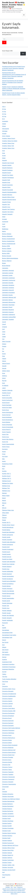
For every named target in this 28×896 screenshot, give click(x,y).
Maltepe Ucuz (6, 490)
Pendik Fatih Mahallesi (8, 561)
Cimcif (4, 324)
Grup (3, 373)
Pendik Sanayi (6, 596)
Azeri (3, 224)
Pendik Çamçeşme (7, 534)
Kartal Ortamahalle (7, 427)
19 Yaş (4, 111)
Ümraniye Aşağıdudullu (9, 696)
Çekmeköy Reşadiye (8, 309)
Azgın (3, 226)
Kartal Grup (5, 410)
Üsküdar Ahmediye (7, 794)
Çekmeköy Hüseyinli (8, 290)
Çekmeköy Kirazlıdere (8, 292)
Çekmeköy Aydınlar (7, 273)
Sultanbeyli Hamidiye (8, 664)
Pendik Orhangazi (7, 588)
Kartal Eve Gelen (7, 407)
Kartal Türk (5, 434)
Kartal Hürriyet (6, 415)
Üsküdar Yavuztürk (7, 867)
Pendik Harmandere (8, 576)
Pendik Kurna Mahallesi (9, 581)
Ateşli (3, 216)
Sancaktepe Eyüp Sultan (9, 635)
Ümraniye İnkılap (7, 740)
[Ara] (4, 42)
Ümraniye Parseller (7, 757)
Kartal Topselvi (6, 432)
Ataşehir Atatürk (6, 165)
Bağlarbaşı (5, 229)
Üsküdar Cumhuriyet (8, 816)
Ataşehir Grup (6, 182)
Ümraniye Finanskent (8, 730)
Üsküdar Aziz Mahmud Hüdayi (11, 799)
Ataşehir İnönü (6, 187)
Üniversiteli (5, 786)
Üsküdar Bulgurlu (7, 808)
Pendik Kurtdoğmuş (7, 583)
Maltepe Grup (6, 486)
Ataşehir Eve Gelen (7, 175)
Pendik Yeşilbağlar (7, 620)
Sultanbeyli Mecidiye (8, 669)
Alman (4, 126)
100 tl (3, 106)
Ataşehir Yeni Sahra (7, 212)
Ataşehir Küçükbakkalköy (9, 192)
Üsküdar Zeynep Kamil (8, 870)
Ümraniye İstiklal (7, 742)
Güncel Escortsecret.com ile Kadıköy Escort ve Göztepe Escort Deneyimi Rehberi (12, 82)
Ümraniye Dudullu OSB (8, 711)
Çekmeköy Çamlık (7, 275)
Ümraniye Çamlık (7, 706)
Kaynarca (5, 449)
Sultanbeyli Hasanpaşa (8, 667)
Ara (23, 53)
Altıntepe (4, 131)
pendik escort (21, 890)
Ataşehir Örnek (6, 202)
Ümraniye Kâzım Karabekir (9, 745)
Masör (4, 498)
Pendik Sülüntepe (7, 603)
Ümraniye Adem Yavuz (8, 689)
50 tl (3, 119)
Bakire (4, 231)
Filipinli (4, 358)
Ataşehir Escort (6, 172)
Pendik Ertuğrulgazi (7, 549)
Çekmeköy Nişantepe (8, 305)
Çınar (3, 334)
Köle (3, 459)
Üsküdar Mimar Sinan (8, 848)
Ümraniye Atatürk (7, 701)
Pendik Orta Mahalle (8, 591)
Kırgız (3, 454)
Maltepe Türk (6, 488)
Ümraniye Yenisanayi (8, 779)
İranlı (3, 383)
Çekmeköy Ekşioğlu (7, 282)
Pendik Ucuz (5, 608)
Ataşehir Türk (6, 204)
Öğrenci (4, 515)
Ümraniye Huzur (6, 735)
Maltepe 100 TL (6, 478)
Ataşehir (4, 160)
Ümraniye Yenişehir (7, 782)
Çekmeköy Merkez (7, 300)
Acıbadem (5, 121)
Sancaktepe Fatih (7, 637)
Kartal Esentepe (6, 405)
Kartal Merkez (6, 422)
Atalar (4, 158)
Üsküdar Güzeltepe (7, 821)
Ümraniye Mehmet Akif (8, 750)
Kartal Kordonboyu (7, 419)
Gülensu (4, 375)
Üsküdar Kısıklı (6, 830)
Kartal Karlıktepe (7, 417)
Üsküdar (4, 791)
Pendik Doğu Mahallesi (8, 542)
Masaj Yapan (6, 495)
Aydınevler (5, 221)
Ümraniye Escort (7, 718)
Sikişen (4, 647)
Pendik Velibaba (7, 610)
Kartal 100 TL (6, 395)
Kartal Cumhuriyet (7, 400)
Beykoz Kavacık (6, 256)
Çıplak (4, 336)
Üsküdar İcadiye (6, 823)
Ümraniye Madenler (7, 747)
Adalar (4, 123)
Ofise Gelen (5, 512)
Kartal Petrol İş (6, 429)
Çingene (4, 327)
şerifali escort (13, 890)
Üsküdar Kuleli (6, 838)
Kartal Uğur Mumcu (7, 439)
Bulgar (4, 263)
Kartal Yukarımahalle (8, 444)
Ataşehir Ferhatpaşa (8, 177)
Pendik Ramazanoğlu (8, 593)
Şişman (4, 657)
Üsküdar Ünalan (6, 862)
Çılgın (3, 331)
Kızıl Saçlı (5, 456)
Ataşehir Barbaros (7, 168)
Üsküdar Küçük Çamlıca (9, 833)
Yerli (3, 872)
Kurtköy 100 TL (6, 473)
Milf (3, 505)
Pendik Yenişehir (7, 618)
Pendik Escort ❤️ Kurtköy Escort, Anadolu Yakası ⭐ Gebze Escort (13, 4)
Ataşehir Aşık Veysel (8, 163)
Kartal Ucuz (5, 437)
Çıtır (3, 339)
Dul (3, 349)
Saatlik (4, 627)
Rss (12, 887)
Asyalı (4, 155)
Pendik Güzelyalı (7, 574)
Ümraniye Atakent (7, 698)
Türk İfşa (4, 676)
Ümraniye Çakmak (7, 703)
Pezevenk (5, 623)
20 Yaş (4, 114)
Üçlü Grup (5, 681)
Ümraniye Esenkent (7, 723)
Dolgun (4, 344)
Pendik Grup (5, 569)
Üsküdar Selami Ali (7, 855)
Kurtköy (4, 471)
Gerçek (4, 368)
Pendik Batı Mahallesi (8, 532)
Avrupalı (4, 219)
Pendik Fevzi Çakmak (8, 564)
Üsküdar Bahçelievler (8, 801)
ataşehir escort (6, 889)
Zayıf (3, 877)
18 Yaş (4, 109)
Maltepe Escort (6, 481)
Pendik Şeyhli (6, 601)
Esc (3, 351)
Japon (4, 388)
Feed (15, 887)
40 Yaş (4, 116)
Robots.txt (19, 887)
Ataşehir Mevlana (7, 194)
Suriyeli (4, 671)
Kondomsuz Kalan (7, 464)
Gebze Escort (6, 363)
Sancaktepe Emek (7, 632)
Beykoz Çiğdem (6, 248)
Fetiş (3, 356)
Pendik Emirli (6, 547)
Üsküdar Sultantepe (8, 860)
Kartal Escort (6, 402)
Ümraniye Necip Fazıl (8, 755)
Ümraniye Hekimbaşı (8, 733)
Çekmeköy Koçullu (7, 295)
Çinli (3, 329)
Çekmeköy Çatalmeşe (8, 278)
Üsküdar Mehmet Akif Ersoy (10, 845)
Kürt (3, 468)
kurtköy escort (6, 892)
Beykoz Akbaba (6, 234)
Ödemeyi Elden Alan (8, 510)
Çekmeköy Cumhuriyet (8, 280)
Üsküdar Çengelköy (7, 813)
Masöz (4, 500)
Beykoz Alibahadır (7, 236)
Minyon (4, 508)
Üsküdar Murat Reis (8, 850)
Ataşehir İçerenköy (7, 185)
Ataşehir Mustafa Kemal (9, 199)
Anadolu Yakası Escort (8, 138)
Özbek (4, 520)
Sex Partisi (5, 642)
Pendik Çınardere (7, 539)
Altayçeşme (5, 128)
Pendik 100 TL (6, 522)
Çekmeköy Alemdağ (8, 270)
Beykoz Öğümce (6, 260)
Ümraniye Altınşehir (7, 691)
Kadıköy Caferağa (7, 390)
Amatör (4, 133)
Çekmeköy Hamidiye (8, 287)
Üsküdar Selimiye (7, 857)
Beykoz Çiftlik (6, 246)
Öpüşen (4, 517)
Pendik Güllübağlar (7, 571)
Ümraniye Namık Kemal (9, 752)
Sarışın (4, 640)
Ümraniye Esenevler (8, 720)
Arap (3, 153)
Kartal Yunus (5, 446)
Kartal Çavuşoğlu (7, 397)
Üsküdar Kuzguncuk (8, 843)
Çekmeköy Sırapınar (8, 312)
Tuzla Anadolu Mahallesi (9, 679)
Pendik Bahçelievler (7, 527)
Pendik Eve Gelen (7, 559)
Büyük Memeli (6, 265)
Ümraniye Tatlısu (7, 769)
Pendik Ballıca (6, 530)
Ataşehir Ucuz (6, 207)
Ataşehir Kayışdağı (7, 190)
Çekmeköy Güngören (8, 285)
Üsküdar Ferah (6, 818)
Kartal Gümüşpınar (7, 412)
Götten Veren (6, 371)
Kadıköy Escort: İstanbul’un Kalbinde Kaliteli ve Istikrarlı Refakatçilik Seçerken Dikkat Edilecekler (13, 88)
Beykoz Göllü (6, 253)
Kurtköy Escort (6, 476)
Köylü (3, 466)
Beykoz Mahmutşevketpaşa (10, 258)
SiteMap (8, 887)
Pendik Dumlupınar (7, 544)
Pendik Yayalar (6, 613)
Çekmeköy (5, 268)
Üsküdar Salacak (7, 852)
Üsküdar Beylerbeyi (7, 806)
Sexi (3, 645)
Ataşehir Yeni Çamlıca (8, 209)
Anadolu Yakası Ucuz (8, 148)
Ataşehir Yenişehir (7, 214)
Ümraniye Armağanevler (9, 693)
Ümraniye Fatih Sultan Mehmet (11, 728)
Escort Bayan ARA (7, 51)
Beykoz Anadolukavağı (8, 243)
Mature (4, 503)
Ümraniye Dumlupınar (8, 713)
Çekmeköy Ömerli (7, 307)
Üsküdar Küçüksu (7, 835)
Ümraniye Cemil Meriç (8, 708)
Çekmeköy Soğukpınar (8, 314)
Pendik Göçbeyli (6, 566)
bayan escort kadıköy (15, 889)
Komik (4, 461)
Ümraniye (5, 686)
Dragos (4, 346)
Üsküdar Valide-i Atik (8, 865)
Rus (3, 625)
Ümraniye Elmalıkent (8, 715)
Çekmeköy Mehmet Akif (9, 297)
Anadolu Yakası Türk (8, 145)
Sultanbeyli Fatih (7, 662)
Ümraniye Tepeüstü (7, 772)
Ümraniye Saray (6, 760)
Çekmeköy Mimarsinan (8, 302)
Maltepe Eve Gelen (7, 483)
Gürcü (4, 378)
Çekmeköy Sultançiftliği (9, 317)
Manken (4, 493)
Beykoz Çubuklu (6, 251)
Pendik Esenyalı (6, 556)
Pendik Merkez (6, 586)
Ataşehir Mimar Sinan (8, 197)
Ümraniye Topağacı (7, 774)
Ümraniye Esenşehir (8, 725)
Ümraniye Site (6, 764)
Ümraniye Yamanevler (8, 777)
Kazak (4, 451)
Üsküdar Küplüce (7, 840)
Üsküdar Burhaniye (7, 811)
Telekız (4, 674)
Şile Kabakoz (6, 654)
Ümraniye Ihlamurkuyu (8, 738)
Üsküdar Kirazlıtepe (7, 828)
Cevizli (4, 322)
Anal (3, 150)
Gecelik (4, 366)
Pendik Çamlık (6, 537)
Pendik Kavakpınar (7, 578)
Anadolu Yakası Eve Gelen (9, 141)
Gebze (4, 361)
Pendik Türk (5, 605)
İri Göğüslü (5, 385)
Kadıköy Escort (6, 393)
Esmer (4, 353)
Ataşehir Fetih (6, 180)
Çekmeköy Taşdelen (8, 319)
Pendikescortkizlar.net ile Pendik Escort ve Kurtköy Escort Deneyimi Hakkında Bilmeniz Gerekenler (13, 68)
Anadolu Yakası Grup (8, 143)
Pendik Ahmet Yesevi (8, 525)
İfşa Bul (4, 380)
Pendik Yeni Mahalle (8, 615)
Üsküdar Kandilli (7, 826)
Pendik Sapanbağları (8, 598)
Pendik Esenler (6, 554)
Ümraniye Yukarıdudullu (9, 784)
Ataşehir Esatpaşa (7, 170)
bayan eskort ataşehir (15, 892)
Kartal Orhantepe (7, 424)
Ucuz (3, 684)
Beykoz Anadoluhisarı (8, 241)
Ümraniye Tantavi (7, 767)
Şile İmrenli (5, 649)
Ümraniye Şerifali (7, 762)
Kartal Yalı (5, 441)
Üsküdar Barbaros (7, 804)
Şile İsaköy (5, 652)
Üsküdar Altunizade (8, 796)
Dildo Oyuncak (6, 341)
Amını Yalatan (6, 136)
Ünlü (3, 789)
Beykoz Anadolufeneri (8, 238)
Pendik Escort (6, 552)
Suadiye (4, 659)
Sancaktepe (5, 630)
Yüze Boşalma (6, 874)
